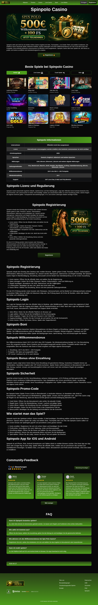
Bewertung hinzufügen (82, 468)
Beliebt (15, 72)
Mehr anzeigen (49, 503)
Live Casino (37, 72)
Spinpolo (87, 590)
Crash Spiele (58, 72)
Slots (80, 72)
